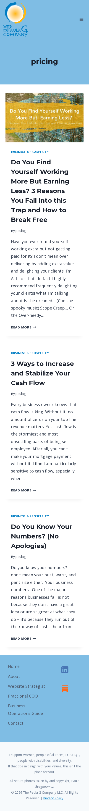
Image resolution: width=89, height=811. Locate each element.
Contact (16, 723)
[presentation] (44, 118)
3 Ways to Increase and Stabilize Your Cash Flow (42, 373)
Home (14, 666)
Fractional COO (23, 696)
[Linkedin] (65, 669)
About (14, 676)
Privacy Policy (53, 798)
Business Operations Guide (25, 709)
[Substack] (65, 688)
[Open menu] (81, 19)
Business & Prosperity (30, 152)
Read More (23, 327)
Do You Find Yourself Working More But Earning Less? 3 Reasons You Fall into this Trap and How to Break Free (40, 190)
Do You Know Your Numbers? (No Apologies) (41, 536)
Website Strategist (26, 686)
